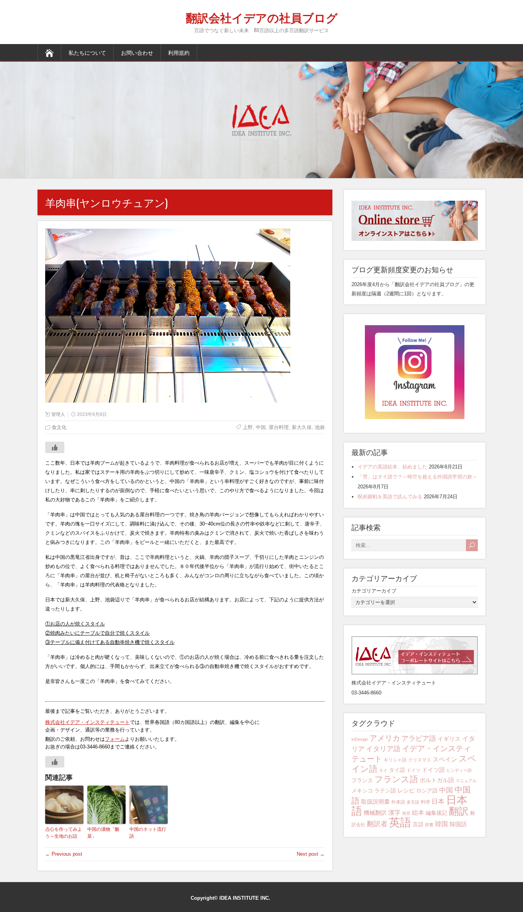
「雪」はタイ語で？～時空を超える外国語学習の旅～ (417, 477)
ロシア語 (427, 791)
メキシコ (362, 791)
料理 (425, 802)
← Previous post (63, 854)
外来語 (398, 802)
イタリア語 (383, 749)
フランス (362, 780)
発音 (406, 813)
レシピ (406, 790)
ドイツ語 (433, 769)
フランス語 (396, 779)
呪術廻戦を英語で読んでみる (390, 496)
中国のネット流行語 (147, 833)
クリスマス (419, 760)
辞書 (429, 824)
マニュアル (466, 780)
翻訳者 (377, 824)
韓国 (441, 824)
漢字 (394, 812)
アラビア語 (419, 738)
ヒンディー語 (459, 770)
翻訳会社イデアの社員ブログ (262, 17)
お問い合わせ (137, 52)
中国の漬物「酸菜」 (103, 833)
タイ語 (397, 770)
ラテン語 (385, 791)
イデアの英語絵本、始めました (392, 467)
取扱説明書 (375, 801)
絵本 (418, 812)
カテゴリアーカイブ (373, 591)
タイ (383, 770)
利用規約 (179, 52)
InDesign (359, 739)
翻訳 (459, 811)
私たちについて (87, 52)
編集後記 (436, 813)
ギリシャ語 (395, 760)
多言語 (413, 802)
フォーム (115, 739)
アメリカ (384, 738)
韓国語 (458, 824)
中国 (446, 790)
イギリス (449, 738)
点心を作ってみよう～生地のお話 (63, 833)
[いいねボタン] (54, 447)
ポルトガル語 (437, 780)
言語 (418, 824)
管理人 (58, 414)
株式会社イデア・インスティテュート (87, 722)
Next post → (311, 854)
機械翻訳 (375, 812)
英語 (400, 822)
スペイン (445, 759)
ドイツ (413, 770)
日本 (438, 801)
